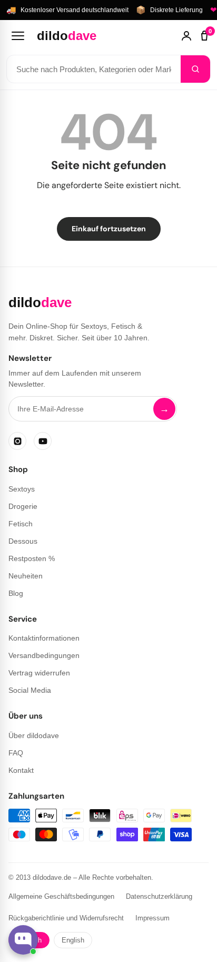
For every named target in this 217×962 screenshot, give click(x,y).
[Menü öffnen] (17, 35)
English (73, 940)
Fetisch (20, 523)
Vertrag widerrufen (39, 673)
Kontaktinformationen (44, 638)
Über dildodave (33, 735)
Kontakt (21, 770)
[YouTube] (43, 441)
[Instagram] (17, 441)
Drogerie (22, 506)
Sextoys (21, 489)
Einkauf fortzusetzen (109, 228)
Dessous (22, 541)
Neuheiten (25, 576)
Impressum (152, 918)
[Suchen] (195, 69)
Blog (15, 593)
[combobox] (94, 69)
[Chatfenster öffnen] (23, 940)
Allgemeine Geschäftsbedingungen (61, 896)
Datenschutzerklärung (159, 896)
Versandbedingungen (44, 655)
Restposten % (31, 558)
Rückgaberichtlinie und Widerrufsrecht (66, 918)
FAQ (15, 753)
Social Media (29, 690)
